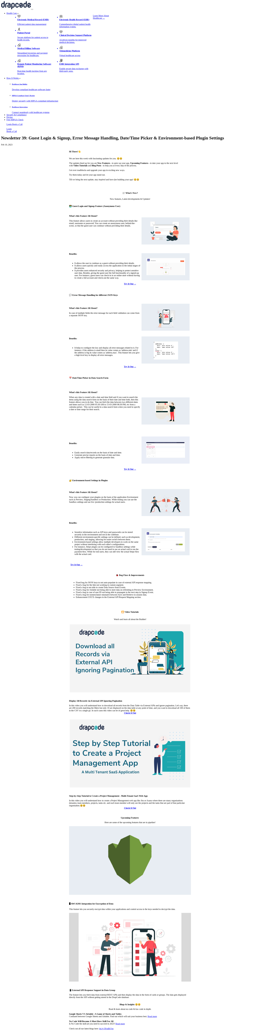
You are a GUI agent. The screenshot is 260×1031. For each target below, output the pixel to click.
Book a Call (17, 124)
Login (9, 124)
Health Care (11, 13)
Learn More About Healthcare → (101, 17)
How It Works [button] (12, 78)
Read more (152, 1016)
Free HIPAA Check (14, 120)
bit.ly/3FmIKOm (106, 1028)
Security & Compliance (16, 115)
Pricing (9, 117)
